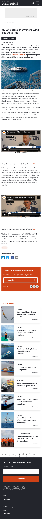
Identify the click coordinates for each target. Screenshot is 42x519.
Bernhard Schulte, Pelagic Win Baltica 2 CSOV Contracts (27, 351)
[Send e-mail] (18, 488)
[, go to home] (10, 3)
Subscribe (11, 280)
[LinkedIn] (37, 286)
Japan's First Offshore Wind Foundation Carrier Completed (27, 401)
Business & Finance (9, 38)
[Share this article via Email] (16, 257)
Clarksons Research (18, 55)
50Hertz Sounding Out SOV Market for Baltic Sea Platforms (27, 332)
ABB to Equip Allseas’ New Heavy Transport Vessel (27, 384)
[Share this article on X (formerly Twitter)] (7, 257)
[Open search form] (33, 3)
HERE (33, 164)
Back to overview (9, 23)
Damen (4, 248)
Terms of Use (6, 499)
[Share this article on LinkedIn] (3, 257)
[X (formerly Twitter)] (34, 286)
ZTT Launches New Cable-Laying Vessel (26, 368)
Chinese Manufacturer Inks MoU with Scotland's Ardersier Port (27, 438)
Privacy (5, 495)
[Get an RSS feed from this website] (23, 488)
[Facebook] (31, 286)
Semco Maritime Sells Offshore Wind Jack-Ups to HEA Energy (27, 420)
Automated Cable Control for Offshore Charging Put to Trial (27, 314)
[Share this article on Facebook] (12, 257)
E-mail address (8, 466)
